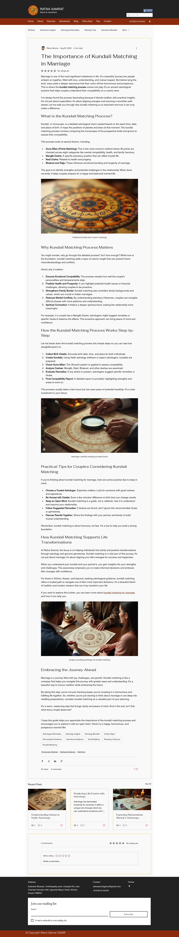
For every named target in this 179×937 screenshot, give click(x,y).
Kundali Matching (50, 745)
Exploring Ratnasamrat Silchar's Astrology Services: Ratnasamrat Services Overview (129, 816)
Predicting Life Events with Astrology (89, 795)
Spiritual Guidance (67, 752)
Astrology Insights (73, 734)
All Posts (31, 30)
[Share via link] (61, 761)
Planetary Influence (112, 739)
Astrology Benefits (92, 734)
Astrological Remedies (70, 30)
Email (34, 909)
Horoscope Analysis (50, 752)
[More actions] (136, 48)
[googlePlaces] (149, 21)
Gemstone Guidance (74, 739)
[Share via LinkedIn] (55, 761)
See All (148, 784)
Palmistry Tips (90, 30)
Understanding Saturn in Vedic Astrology (45, 816)
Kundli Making (94, 739)
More (124, 30)
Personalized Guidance (52, 739)
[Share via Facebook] (42, 761)
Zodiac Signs (109, 734)
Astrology (81, 752)
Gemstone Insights (48, 30)
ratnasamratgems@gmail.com (107, 886)
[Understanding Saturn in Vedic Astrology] (47, 799)
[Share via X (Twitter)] (48, 761)
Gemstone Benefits (109, 30)
